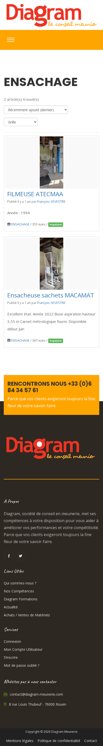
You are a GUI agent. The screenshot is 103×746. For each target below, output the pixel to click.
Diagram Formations (21, 599)
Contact (90, 740)
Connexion (12, 641)
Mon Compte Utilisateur (23, 649)
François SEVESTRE (51, 201)
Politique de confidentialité (59, 740)
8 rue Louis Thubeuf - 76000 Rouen (37, 704)
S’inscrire (11, 657)
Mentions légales (20, 740)
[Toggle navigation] (11, 39)
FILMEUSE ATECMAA (35, 194)
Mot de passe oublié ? (21, 665)
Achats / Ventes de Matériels (27, 615)
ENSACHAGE (20, 224)
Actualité (11, 607)
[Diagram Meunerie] (51, 15)
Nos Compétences (19, 591)
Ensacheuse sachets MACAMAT (50, 295)
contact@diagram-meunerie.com (36, 694)
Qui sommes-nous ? (20, 583)
